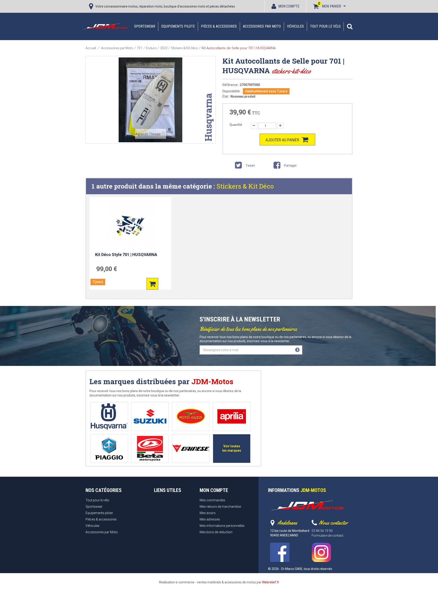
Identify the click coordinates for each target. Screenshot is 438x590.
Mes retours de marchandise (220, 506)
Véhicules (295, 26)
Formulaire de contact (327, 535)
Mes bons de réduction (216, 532)
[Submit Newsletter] (297, 350)
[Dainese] (190, 448)
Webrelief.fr (270, 582)
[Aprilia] (231, 416)
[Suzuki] (150, 416)
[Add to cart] (152, 284)
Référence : (230, 85)
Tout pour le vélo (325, 26)
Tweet (250, 165)
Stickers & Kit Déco (245, 186)
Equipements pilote (178, 26)
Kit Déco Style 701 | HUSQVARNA (126, 254)
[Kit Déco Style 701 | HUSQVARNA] (130, 226)
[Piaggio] (109, 448)
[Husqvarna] (109, 416)
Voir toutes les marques (231, 448)
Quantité (235, 125)
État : (226, 96)
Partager (290, 165)
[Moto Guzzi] (191, 416)
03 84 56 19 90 (322, 531)
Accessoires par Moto (262, 26)
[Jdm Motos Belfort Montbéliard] (105, 26)
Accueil (91, 48)
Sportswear (144, 26)
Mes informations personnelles (222, 526)
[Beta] (150, 448)
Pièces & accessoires (219, 26)
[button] (349, 26)
